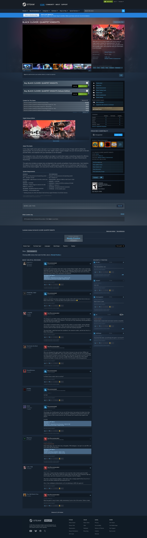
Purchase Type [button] (37, 246)
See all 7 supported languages (99, 126)
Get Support (112, 528)
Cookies (97, 531)
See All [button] (85, 112)
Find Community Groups (98, 171)
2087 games (29, 264)
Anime (98, 67)
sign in (115, 1)
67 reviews (29, 439)
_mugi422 (29, 312)
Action (94, 67)
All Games (24, 20)
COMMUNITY (50, 4)
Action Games (31, 20)
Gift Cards (71, 534)
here (50, 219)
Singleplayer (117, 67)
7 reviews (29, 315)
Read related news (97, 167)
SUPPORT (64, 4)
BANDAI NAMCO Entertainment (112, 58)
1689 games (29, 407)
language (121, 1)
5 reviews (29, 372)
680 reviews (29, 265)
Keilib (28, 406)
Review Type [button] (26, 246)
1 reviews (29, 390)
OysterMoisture (31, 370)
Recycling (85, 531)
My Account (112, 531)
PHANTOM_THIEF (31, 292)
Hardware (85, 528)
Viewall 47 (120, 144)
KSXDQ (29, 388)
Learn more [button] (118, 135)
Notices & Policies (99, 528)
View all (122, 214)
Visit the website (97, 162)
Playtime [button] (65, 246)
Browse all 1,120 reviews (57, 512)
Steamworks (72, 528)
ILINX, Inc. (107, 57)
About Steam (72, 522)
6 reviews (29, 495)
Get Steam (112, 522)
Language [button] (47, 246)
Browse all (85, 100)
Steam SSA (72, 525)
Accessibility (98, 525)
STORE (42, 4)
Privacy (97, 522)
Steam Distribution (73, 531)
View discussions (97, 169)
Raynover (29, 438)
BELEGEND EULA (97, 109)
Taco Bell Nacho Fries (32, 494)
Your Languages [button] (31, 251)
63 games (29, 314)
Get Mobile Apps (113, 525)
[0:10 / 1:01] (57, 44)
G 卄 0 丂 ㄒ (30, 262)
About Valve (86, 522)
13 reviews (29, 294)
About (57, 4)
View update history (97, 164)
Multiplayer (111, 67)
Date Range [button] (56, 246)
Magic (107, 67)
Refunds (97, 534)
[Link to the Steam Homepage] (28, 6)
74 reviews (29, 468)
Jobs (84, 525)
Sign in (25, 74)
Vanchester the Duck (32, 346)
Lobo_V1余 (30, 466)
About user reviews (110, 231)
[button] (25, 11)
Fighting (102, 67)
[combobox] (103, 10)
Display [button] (73, 246)
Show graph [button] (119, 246)
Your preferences (121, 231)
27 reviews (29, 347)
